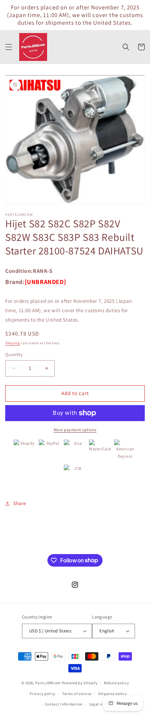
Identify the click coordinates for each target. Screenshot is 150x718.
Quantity (14, 354)
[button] (8, 47)
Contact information (64, 704)
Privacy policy (42, 693)
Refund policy (116, 682)
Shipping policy (112, 693)
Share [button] (19, 503)
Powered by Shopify (80, 682)
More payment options (75, 429)
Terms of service (76, 693)
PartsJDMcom (48, 682)
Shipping (12, 343)
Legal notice (100, 704)
